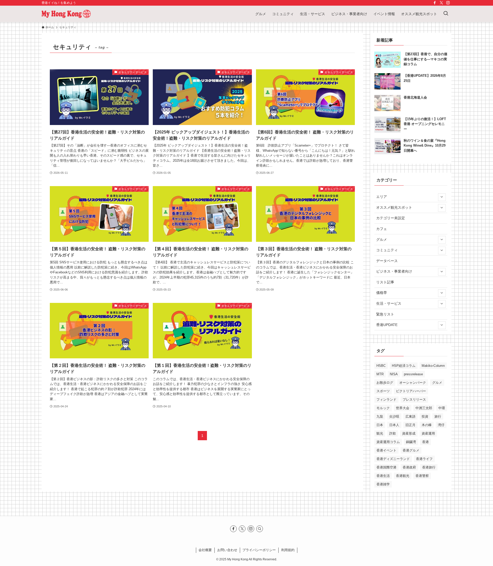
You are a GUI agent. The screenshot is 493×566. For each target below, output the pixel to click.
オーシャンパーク (412, 383)
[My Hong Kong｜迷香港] (66, 14)
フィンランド (386, 399)
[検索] (259, 528)
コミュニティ (387, 250)
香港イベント (386, 450)
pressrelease (413, 374)
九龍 (379, 416)
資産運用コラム (388, 442)
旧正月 (410, 425)
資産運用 (428, 433)
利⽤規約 (288, 550)
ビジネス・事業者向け (394, 271)
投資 (425, 416)
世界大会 (402, 408)
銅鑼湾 (411, 442)
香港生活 (383, 476)
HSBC (381, 366)
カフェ (381, 229)
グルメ (381, 239)
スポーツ (383, 391)
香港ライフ (424, 459)
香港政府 (409, 467)
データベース (387, 261)
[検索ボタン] (445, 14)
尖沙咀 (394, 416)
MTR (380, 374)
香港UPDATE (386, 325)
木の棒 (427, 425)
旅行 (437, 416)
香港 (425, 442)
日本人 (394, 425)
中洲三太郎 (423, 408)
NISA (394, 374)
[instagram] (448, 3)
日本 (379, 425)
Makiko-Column (433, 366)
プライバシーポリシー (259, 550)
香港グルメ (411, 450)
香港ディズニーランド (393, 459)
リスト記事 (385, 282)
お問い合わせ (227, 550)
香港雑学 (383, 484)
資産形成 (408, 433)
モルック (383, 408)
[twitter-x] (441, 3)
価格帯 (381, 293)
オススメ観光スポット (394, 207)
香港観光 (402, 476)
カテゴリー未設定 (390, 218)
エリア (381, 197)
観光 (379, 433)
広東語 (410, 416)
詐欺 (392, 433)
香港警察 (422, 476)
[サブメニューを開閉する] (441, 196)
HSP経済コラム (403, 366)
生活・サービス (388, 303)
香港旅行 (428, 467)
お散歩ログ (384, 383)
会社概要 (205, 550)
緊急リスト (385, 314)
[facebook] (434, 3)
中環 (441, 408)
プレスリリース (414, 399)
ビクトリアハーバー (411, 391)
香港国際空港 (386, 467)
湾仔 (441, 425)
